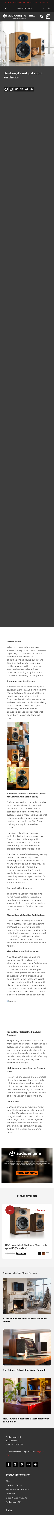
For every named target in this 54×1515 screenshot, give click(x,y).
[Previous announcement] (6, 8)
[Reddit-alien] (35, 1464)
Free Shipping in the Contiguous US (27, 2)
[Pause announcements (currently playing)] (48, 8)
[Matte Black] (39, 1253)
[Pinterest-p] (22, 1464)
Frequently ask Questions (17, 1489)
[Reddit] (26, 89)
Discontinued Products (16, 1498)
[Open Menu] (32, 16)
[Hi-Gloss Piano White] (47, 1253)
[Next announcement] (43, 8)
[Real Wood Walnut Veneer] (43, 1253)
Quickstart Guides (14, 1485)
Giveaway (10, 1494)
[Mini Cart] (48, 16)
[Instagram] (11, 89)
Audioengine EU (13, 1502)
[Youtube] (28, 1464)
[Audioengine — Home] (14, 16)
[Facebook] (6, 89)
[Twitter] (16, 89)
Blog (8, 1481)
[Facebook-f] (8, 1464)
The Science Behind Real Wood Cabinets (24, 1369)
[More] (31, 89)
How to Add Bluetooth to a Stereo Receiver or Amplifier (26, 1420)
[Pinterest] (21, 89)
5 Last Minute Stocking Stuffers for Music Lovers (25, 1320)
